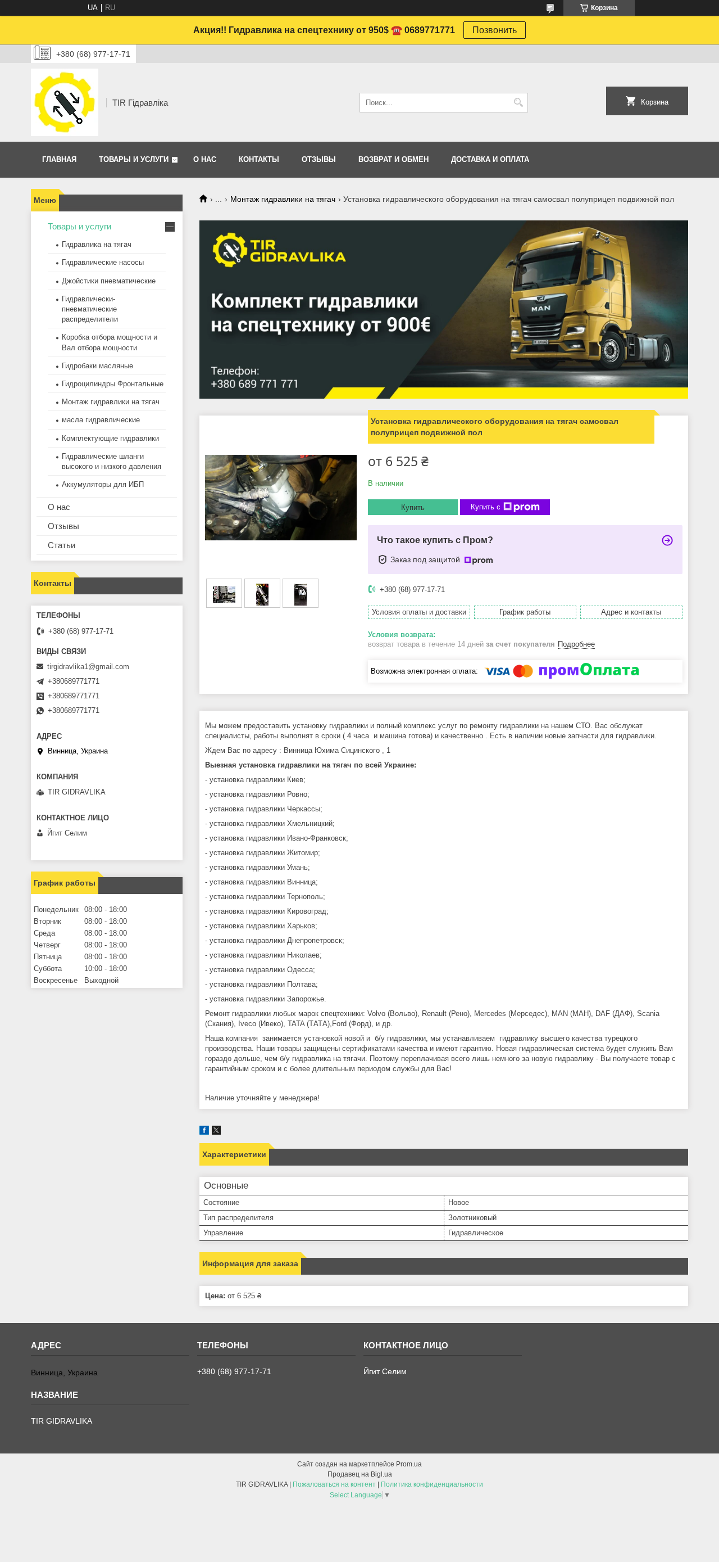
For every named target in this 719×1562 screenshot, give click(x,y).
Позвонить (494, 30)
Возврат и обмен (393, 159)
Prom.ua (409, 1464)
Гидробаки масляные (97, 366)
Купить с (485, 507)
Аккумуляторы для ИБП (103, 484)
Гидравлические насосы (103, 262)
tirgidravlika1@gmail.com (88, 666)
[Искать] (518, 102)
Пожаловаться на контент (334, 1484)
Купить (413, 507)
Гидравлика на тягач (96, 244)
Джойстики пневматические (109, 281)
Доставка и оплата (490, 159)
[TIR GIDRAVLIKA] (64, 102)
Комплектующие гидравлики (110, 438)
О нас (204, 159)
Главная (59, 159)
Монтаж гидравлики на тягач (282, 199)
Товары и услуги (134, 159)
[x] (216, 1132)
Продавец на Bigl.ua (359, 1474)
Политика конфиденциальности (432, 1484)
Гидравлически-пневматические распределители (90, 309)
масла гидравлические (101, 420)
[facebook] (204, 1132)
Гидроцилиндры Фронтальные (112, 384)
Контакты (259, 159)
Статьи (61, 545)
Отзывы (319, 159)
